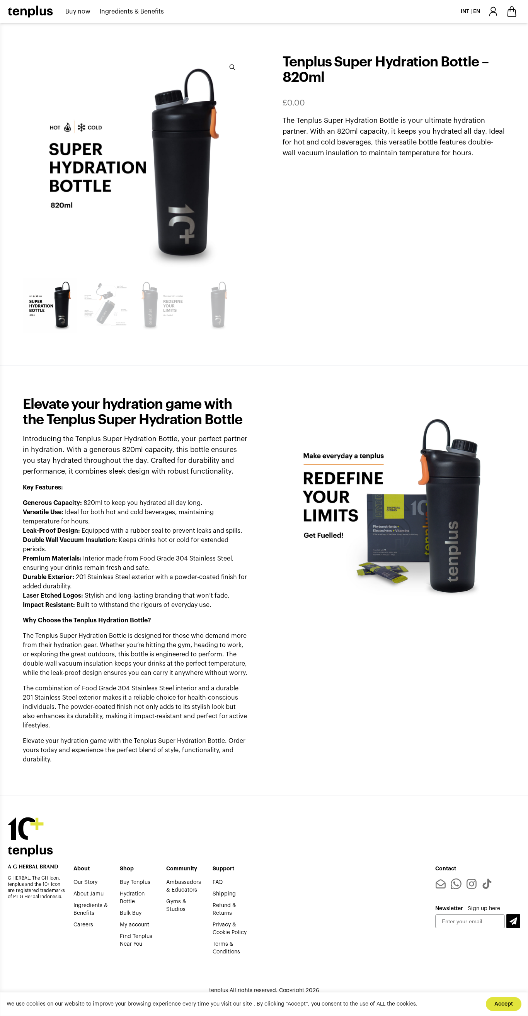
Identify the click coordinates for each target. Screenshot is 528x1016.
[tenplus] (30, 11)
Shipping (224, 894)
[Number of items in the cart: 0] (511, 11)
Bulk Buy (130, 913)
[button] (513, 921)
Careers (83, 925)
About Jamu (88, 894)
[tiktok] (487, 883)
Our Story (85, 882)
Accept (503, 1004)
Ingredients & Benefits (132, 11)
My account (134, 925)
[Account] (493, 11)
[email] (440, 883)
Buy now (77, 11)
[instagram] (471, 883)
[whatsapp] (456, 883)
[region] (264, 1004)
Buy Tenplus (135, 882)
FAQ (218, 882)
